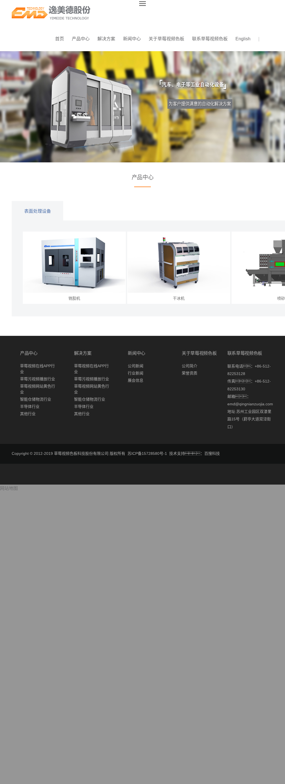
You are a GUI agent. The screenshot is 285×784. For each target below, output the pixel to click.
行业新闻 (135, 373)
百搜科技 (212, 453)
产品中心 (81, 38)
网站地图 (9, 488)
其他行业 (28, 413)
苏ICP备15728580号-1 (147, 453)
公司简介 (189, 366)
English (242, 38)
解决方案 (106, 38)
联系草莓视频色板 (210, 38)
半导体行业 (30, 406)
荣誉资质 (189, 373)
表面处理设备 (37, 211)
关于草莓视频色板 (166, 38)
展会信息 (135, 380)
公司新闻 (135, 366)
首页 (59, 38)
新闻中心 (132, 38)
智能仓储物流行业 (35, 399)
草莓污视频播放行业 (37, 379)
